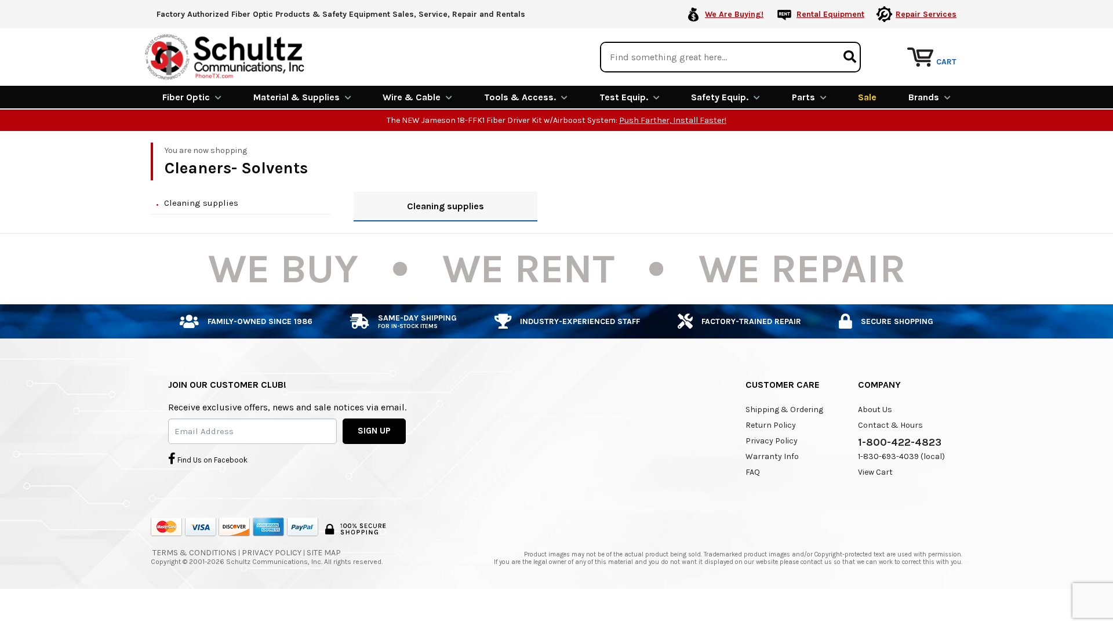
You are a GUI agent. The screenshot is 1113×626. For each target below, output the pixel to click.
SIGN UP (374, 430)
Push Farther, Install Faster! (672, 120)
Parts (803, 97)
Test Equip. (623, 97)
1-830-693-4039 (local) (901, 456)
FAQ (752, 472)
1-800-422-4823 (899, 442)
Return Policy (770, 425)
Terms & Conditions (194, 553)
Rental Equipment (830, 14)
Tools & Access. (520, 97)
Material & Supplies (296, 97)
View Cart (875, 472)
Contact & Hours (890, 425)
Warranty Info (772, 456)
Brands (923, 97)
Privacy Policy (771, 441)
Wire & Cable (412, 97)
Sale (867, 97)
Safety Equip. (719, 97)
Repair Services (926, 14)
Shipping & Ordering (784, 409)
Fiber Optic (186, 97)
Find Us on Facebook (212, 460)
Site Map (324, 553)
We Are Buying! (734, 14)
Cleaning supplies (201, 203)
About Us (875, 409)
